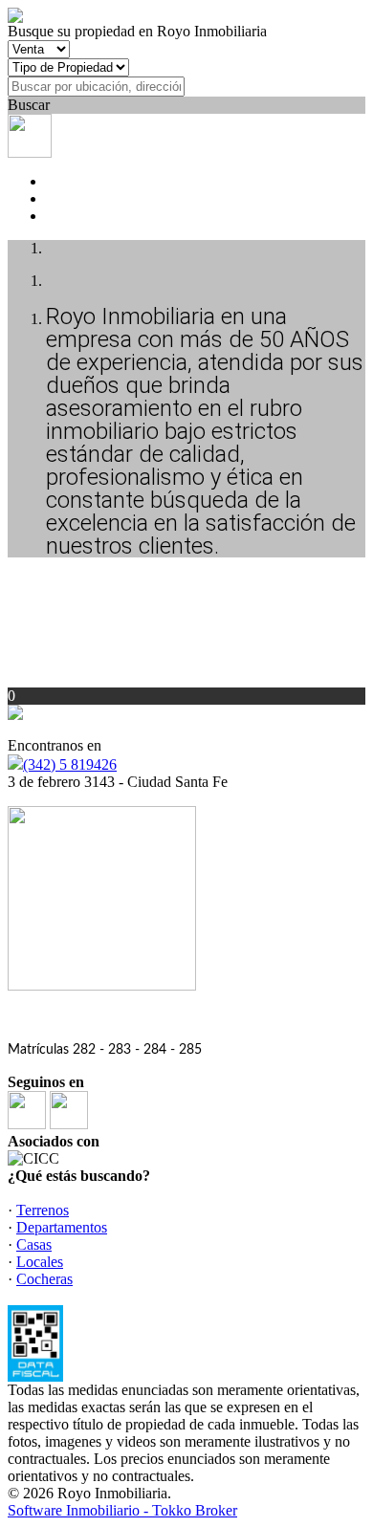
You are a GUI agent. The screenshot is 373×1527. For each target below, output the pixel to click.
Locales (39, 1262)
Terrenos (42, 1210)
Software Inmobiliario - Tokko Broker (122, 1510)
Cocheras (44, 1279)
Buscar (29, 105)
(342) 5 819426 (70, 764)
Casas (34, 1244)
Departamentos (61, 1227)
